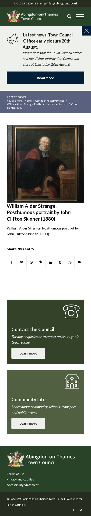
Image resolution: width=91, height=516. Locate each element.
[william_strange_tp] (45, 164)
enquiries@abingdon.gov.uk (58, 3)
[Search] (66, 16)
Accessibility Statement (22, 485)
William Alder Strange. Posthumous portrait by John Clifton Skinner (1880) (39, 212)
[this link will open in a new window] (12, 262)
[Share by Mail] (79, 262)
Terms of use (15, 474)
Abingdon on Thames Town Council (44, 498)
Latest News (16, 97)
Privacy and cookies (20, 479)
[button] (77, 16)
